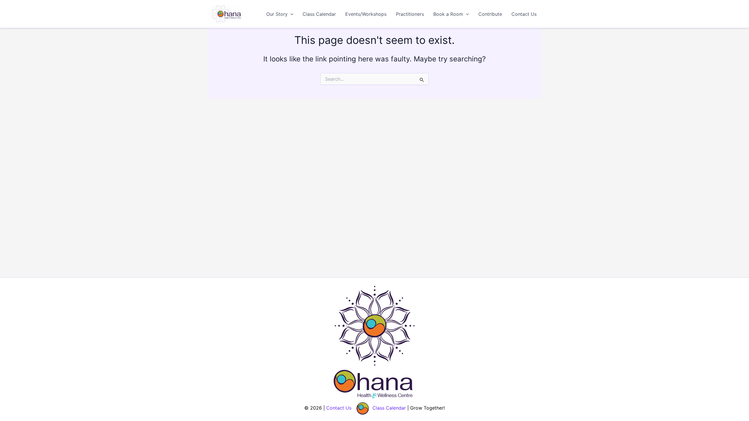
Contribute (490, 14)
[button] (290, 14)
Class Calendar (319, 14)
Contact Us (524, 14)
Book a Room (448, 14)
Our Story (277, 14)
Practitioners (410, 14)
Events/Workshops (365, 14)
